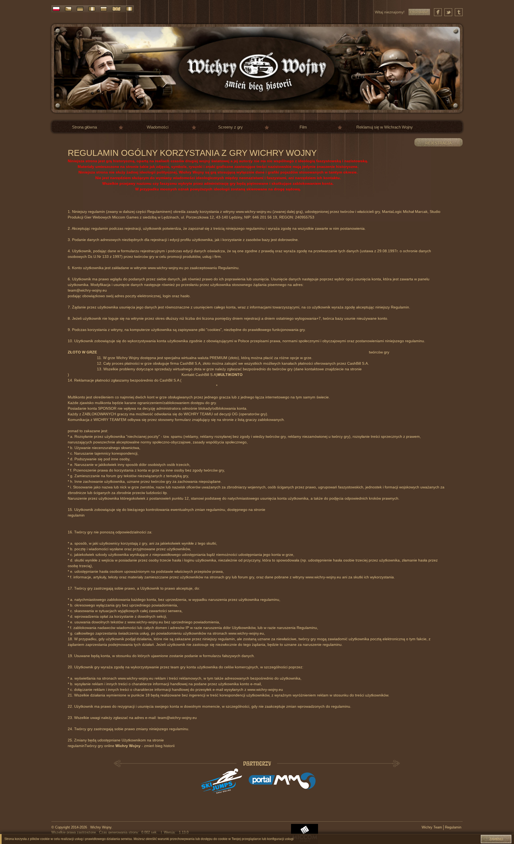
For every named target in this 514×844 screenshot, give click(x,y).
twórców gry (379, 352)
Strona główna (84, 127)
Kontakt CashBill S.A (199, 374)
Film (303, 127)
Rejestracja (438, 143)
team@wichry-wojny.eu (87, 290)
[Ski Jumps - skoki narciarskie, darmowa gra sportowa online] (221, 781)
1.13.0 (182, 832)
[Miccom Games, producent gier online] (304, 833)
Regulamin (453, 827)
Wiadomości (157, 127)
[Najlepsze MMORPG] (282, 781)
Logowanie (419, 12)
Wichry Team (432, 827)
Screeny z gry (230, 127)
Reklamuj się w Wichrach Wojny (384, 127)
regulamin (76, 515)
